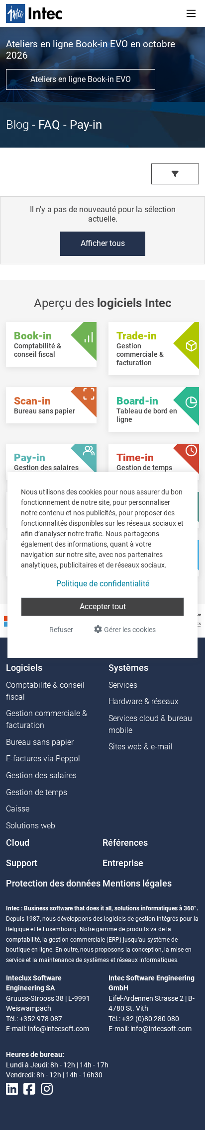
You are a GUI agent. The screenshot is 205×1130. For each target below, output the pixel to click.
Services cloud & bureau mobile (150, 724)
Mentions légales (137, 883)
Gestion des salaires (41, 775)
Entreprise (122, 863)
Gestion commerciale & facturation (46, 719)
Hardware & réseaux (143, 701)
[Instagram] (47, 1089)
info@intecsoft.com (58, 1029)
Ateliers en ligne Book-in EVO (80, 79)
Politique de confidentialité (102, 583)
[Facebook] (29, 1089)
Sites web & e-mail (140, 746)
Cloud (17, 843)
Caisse (17, 808)
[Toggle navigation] (191, 13)
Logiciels (24, 668)
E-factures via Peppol (43, 758)
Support (21, 863)
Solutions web (30, 825)
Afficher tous (103, 243)
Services (122, 685)
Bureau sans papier (40, 742)
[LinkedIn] (12, 1089)
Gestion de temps (36, 792)
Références (125, 843)
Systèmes (128, 668)
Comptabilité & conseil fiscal (45, 691)
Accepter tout (103, 606)
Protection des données (53, 883)
